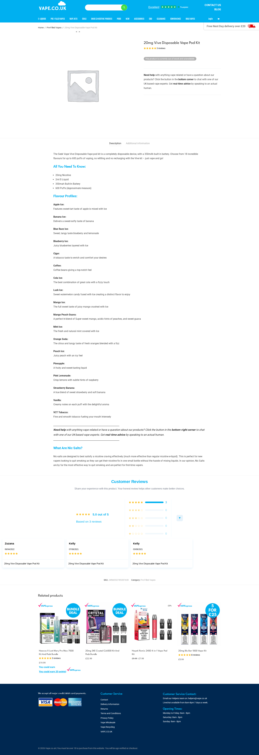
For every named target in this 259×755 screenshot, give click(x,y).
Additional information (138, 143)
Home (41, 27)
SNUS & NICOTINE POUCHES (101, 19)
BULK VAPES (190, 19)
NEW (127, 19)
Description (115, 143)
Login (210, 19)
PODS (119, 19)
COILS (84, 19)
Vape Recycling (108, 727)
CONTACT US (213, 5)
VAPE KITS (73, 19)
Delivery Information (110, 704)
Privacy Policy (107, 718)
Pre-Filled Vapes (54, 27)
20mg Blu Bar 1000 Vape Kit (192, 651)
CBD (150, 19)
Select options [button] (44, 671)
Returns (104, 709)
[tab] (115, 143)
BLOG (217, 9)
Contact (104, 700)
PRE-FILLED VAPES (58, 19)
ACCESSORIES (139, 19)
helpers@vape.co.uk (197, 698)
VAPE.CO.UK (106, 731)
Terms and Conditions (111, 713)
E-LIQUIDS (42, 19)
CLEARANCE (161, 19)
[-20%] (152, 644)
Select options (136, 658)
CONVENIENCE (175, 19)
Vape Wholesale (108, 722)
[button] (124, 7)
